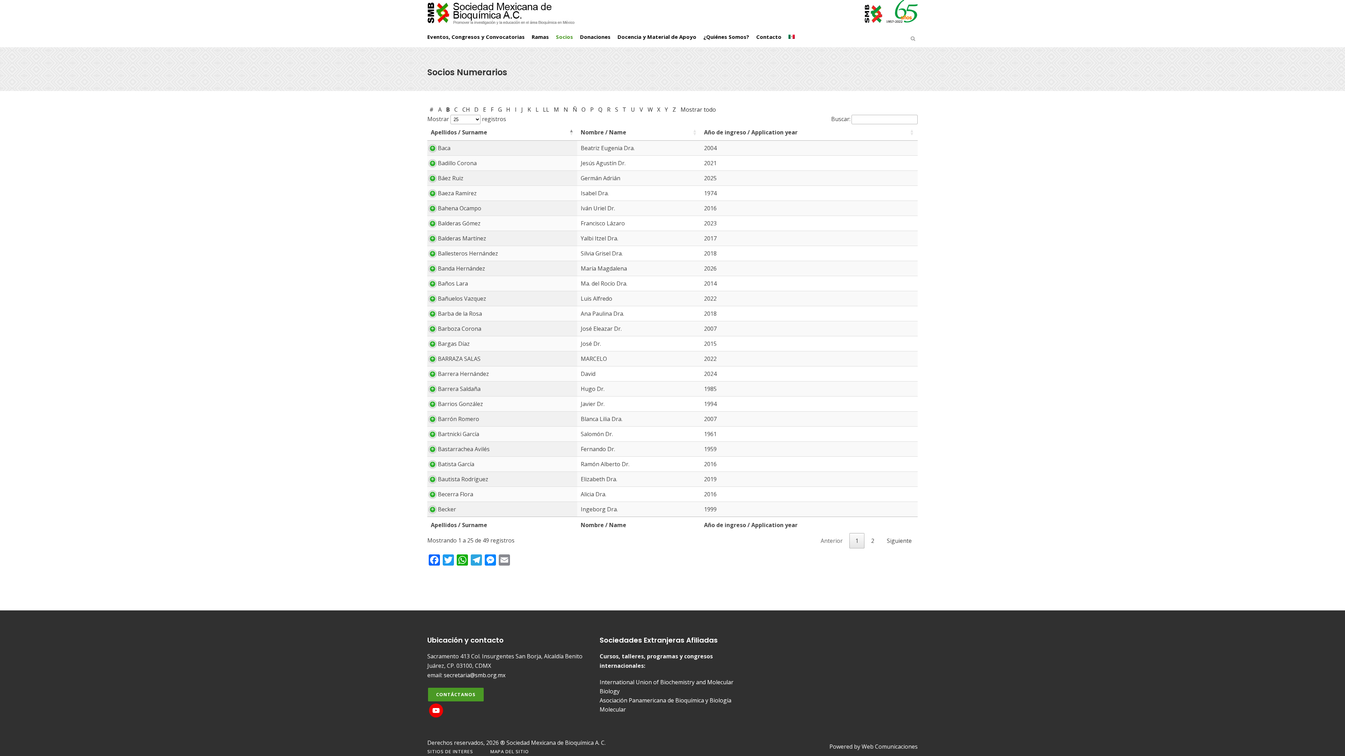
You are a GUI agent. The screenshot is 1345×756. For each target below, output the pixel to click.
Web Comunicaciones (890, 746)
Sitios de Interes (450, 751)
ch (466, 109)
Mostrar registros (466, 119)
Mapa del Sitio (509, 751)
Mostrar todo (698, 109)
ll (546, 109)
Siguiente (899, 541)
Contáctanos (456, 694)
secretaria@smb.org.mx (474, 675)
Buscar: (840, 119)
